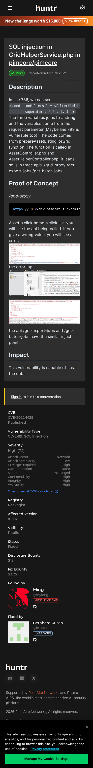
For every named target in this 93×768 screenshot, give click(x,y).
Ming (38, 590)
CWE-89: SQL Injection (28, 436)
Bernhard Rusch (48, 623)
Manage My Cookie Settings (46, 759)
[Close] (87, 727)
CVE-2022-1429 (20, 417)
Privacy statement (45, 749)
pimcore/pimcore (33, 62)
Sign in (16, 397)
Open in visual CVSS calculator (30, 491)
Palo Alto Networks (44, 692)
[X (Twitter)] (34, 678)
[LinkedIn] (22, 678)
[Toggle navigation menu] (10, 8)
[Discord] (10, 678)
